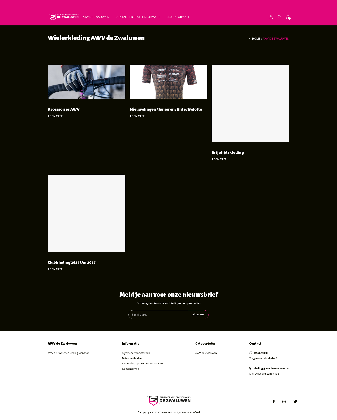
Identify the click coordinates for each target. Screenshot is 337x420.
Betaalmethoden (132, 358)
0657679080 (260, 353)
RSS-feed (195, 412)
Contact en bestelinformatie (138, 17)
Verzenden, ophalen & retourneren (142, 363)
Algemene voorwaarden (136, 353)
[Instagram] (284, 401)
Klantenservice (130, 368)
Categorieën (205, 343)
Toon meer (55, 116)
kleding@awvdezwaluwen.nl (271, 368)
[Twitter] (295, 401)
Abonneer (198, 314)
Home (256, 39)
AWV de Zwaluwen (96, 17)
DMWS (184, 412)
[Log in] (271, 17)
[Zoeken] (279, 17)
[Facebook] (274, 401)
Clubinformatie (178, 17)
